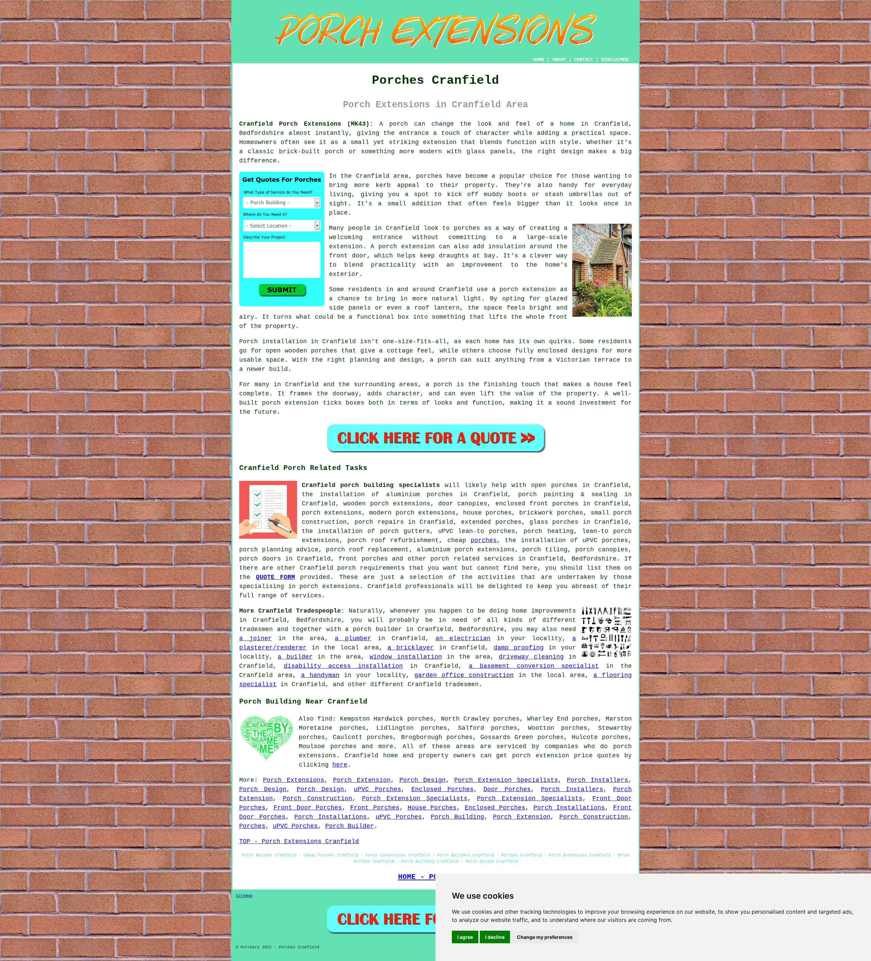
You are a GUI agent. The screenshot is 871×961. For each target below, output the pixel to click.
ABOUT (559, 59)
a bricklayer (411, 647)
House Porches (432, 807)
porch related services (472, 558)
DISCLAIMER (614, 59)
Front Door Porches (308, 807)
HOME (538, 59)
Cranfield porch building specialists (371, 485)
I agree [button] (465, 937)
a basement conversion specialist (534, 666)
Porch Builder (349, 826)
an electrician (463, 638)
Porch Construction (317, 798)
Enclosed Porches (442, 789)
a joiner (255, 638)
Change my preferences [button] (545, 937)
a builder (295, 656)
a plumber (353, 638)
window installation (405, 656)
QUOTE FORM (275, 577)
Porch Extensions (293, 780)
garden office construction (464, 675)
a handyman (320, 675)
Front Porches (374, 807)
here (339, 764)
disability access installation (343, 666)
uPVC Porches (377, 789)
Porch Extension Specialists (506, 780)
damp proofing (519, 647)
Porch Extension (362, 780)
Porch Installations (569, 807)
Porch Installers (597, 780)
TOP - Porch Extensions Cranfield (299, 841)
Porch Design (422, 780)
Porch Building (457, 817)
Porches (252, 826)
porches (484, 540)
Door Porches (507, 789)
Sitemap (244, 896)
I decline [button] (495, 937)
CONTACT (583, 59)
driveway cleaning (531, 656)
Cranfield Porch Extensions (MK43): (306, 124)
